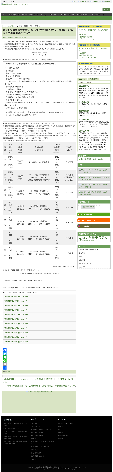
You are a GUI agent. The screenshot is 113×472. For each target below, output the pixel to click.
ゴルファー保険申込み (83, 15)
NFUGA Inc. (37, 469)
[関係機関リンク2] (88, 207)
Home (4, 26)
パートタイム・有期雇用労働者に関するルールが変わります (15, 442)
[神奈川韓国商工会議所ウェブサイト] (19, 4)
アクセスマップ (54, 15)
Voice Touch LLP (54, 469)
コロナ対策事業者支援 (93, 239)
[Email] (39, 364)
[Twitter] (39, 353)
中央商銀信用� (84, 102)
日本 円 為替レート (86, 214)
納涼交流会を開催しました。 (12, 428)
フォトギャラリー (42, 15)
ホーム (4, 15)
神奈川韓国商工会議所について (18, 15)
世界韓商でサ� (84, 131)
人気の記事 (94, 79)
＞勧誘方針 (82, 34)
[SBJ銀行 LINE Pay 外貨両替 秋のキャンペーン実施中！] (94, 172)
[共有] (39, 368)
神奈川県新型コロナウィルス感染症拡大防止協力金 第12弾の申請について (41, 386)
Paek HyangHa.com (74, 469)
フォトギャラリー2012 (37, 432)
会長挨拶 (33, 438)
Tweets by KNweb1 (84, 82)
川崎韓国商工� (84, 86)
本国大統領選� (84, 111)
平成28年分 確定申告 (88, 240)
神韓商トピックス (85, 263)
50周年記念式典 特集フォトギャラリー (42, 429)
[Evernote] (39, 357)
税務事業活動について (37, 456)
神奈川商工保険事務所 (67, 15)
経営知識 (82, 267)
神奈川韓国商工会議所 (46, 467)
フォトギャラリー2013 (37, 435)
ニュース (82, 79)
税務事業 (32, 15)
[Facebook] (39, 350)
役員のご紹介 (35, 450)
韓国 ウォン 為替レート (88, 220)
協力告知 (11, 26)
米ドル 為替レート (86, 226)
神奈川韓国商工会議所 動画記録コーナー (42, 442)
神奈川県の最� (84, 120)
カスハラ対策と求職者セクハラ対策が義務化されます (15, 437)
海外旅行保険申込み (98, 15)
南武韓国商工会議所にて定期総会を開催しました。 (15, 432)
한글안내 (33, 459)
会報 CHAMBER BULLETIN (88, 250)
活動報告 (82, 260)
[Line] (39, 360)
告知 (9, 371)
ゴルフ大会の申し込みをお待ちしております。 (15, 424)
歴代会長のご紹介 (36, 453)
